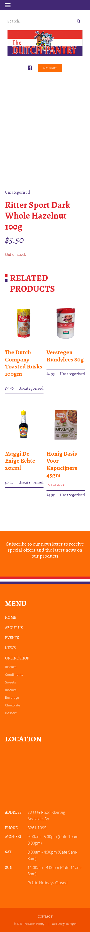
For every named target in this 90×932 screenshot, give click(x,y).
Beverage (12, 697)
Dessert (10, 713)
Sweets (10, 682)
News (10, 648)
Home (10, 617)
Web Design (59, 924)
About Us (14, 627)
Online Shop (17, 658)
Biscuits (10, 666)
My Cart (50, 68)
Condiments (14, 674)
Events (12, 637)
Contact (45, 916)
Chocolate (12, 705)
